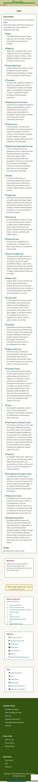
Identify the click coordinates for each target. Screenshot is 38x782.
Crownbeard (11, 80)
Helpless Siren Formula (14, 496)
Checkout (8, 767)
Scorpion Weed (12, 298)
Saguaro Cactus (11, 278)
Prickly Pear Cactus (13, 239)
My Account (9, 760)
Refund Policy (9, 746)
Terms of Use (9, 740)
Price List (8, 716)
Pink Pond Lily (11, 217)
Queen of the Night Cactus (15, 254)
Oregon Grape (11, 195)
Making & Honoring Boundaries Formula (19, 146)
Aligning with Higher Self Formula (17, 619)
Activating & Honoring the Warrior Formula (20, 610)
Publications (14, 644)
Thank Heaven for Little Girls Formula (19, 422)
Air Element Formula (14, 617)
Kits (11, 676)
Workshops (14, 647)
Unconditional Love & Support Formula (19, 474)
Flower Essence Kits (17, 641)
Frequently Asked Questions (19, 657)
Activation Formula (14, 612)
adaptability (9, 551)
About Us (8, 726)
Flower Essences (16, 637)
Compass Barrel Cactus (14, 65)
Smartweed (10, 325)
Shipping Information (18, 689)
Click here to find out (17, 589)
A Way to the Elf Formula (15, 605)
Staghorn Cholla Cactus (14, 349)
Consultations (15, 650)
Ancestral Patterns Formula (16, 624)
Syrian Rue (10, 454)
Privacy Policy (9, 743)
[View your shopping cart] (37, 5)
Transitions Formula (13, 369)
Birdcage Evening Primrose (15, 518)
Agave (9, 34)
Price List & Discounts (17, 686)
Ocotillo (9, 175)
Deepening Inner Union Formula (17, 102)
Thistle (9, 405)
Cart (6, 763)
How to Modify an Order (13, 713)
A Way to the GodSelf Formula (16, 607)
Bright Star (10, 48)
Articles (12, 654)
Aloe (10, 621)
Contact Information (12, 709)
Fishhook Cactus (12, 124)
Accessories (14, 683)
